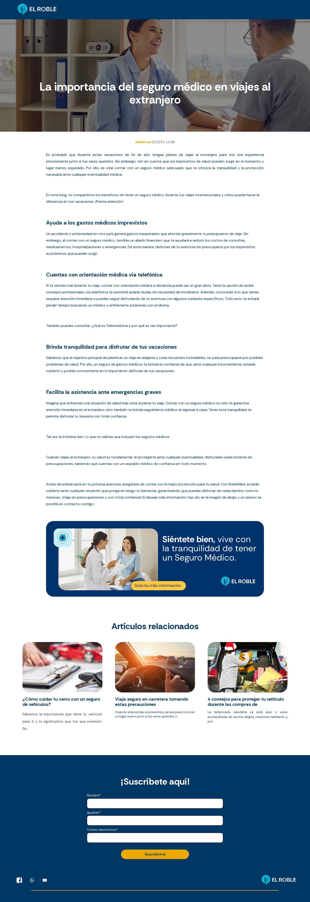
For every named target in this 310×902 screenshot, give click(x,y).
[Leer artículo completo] (62, 689)
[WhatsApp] (32, 880)
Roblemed (143, 142)
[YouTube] (45, 880)
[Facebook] (19, 880)
